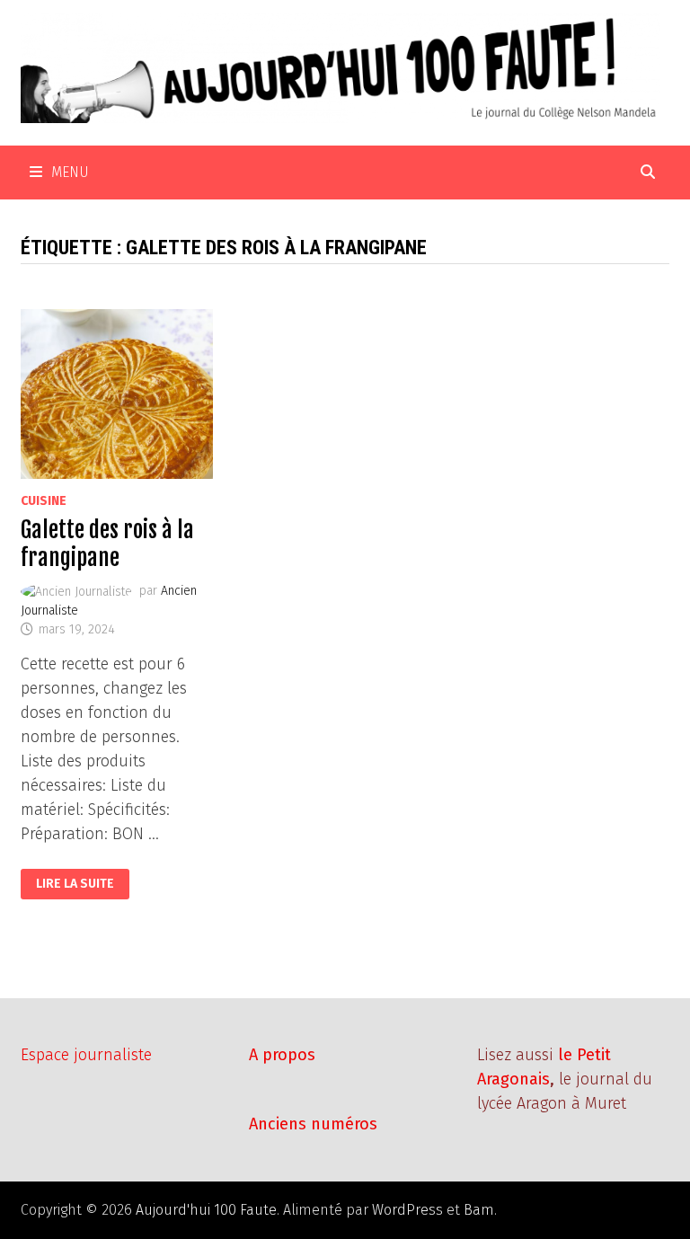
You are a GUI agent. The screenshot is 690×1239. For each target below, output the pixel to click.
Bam (479, 1209)
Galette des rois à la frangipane (107, 543)
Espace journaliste (86, 1055)
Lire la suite (74, 884)
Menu (70, 172)
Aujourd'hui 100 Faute (206, 1209)
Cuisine (43, 501)
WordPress (407, 1209)
